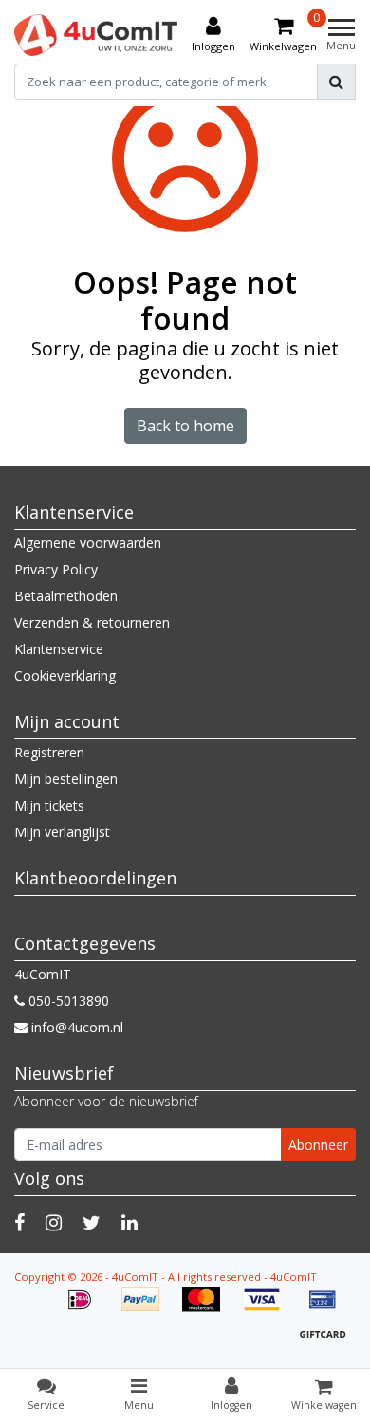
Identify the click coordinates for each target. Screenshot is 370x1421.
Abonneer (318, 1145)
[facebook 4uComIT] (19, 1222)
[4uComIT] (96, 35)
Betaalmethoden (66, 596)
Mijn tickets (49, 805)
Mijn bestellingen (66, 779)
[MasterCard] (207, 1309)
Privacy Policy (56, 569)
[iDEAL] (86, 1309)
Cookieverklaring (65, 675)
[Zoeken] (336, 81)
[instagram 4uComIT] (54, 1222)
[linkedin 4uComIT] (129, 1222)
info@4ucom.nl (77, 1027)
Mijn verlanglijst (62, 832)
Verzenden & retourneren (92, 622)
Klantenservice (58, 649)
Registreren (49, 752)
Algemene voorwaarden (87, 543)
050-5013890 (67, 1001)
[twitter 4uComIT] (92, 1222)
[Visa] (268, 1309)
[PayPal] (147, 1309)
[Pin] (327, 1309)
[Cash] (327, 1343)
